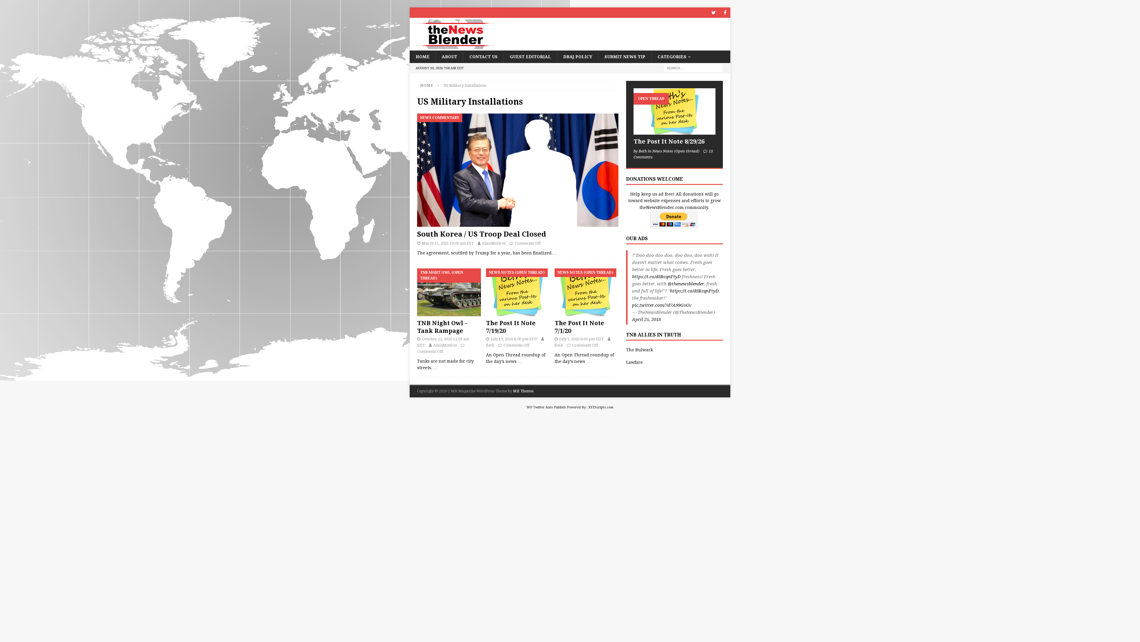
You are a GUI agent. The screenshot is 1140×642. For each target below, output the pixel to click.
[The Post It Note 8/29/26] (674, 111)
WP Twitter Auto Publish (546, 407)
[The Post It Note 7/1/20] (586, 292)
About (449, 56)
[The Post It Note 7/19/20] (518, 292)
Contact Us (483, 56)
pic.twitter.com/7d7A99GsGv (661, 305)
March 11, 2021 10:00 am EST (448, 243)
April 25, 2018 (646, 319)
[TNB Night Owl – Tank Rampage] (449, 292)
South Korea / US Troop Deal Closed (481, 234)
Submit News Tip (624, 56)
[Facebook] (725, 12)
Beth (490, 345)
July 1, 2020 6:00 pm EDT (581, 339)
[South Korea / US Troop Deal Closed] (517, 170)
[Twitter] (713, 12)
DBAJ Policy (577, 56)
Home (423, 56)
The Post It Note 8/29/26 (669, 141)
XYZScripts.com (600, 407)
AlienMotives (494, 243)
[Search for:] (693, 68)
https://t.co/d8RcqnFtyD (656, 276)
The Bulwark (639, 349)
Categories (672, 56)
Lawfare (634, 362)
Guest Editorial (530, 56)
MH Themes (523, 391)
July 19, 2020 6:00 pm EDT (514, 339)
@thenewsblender (686, 284)
